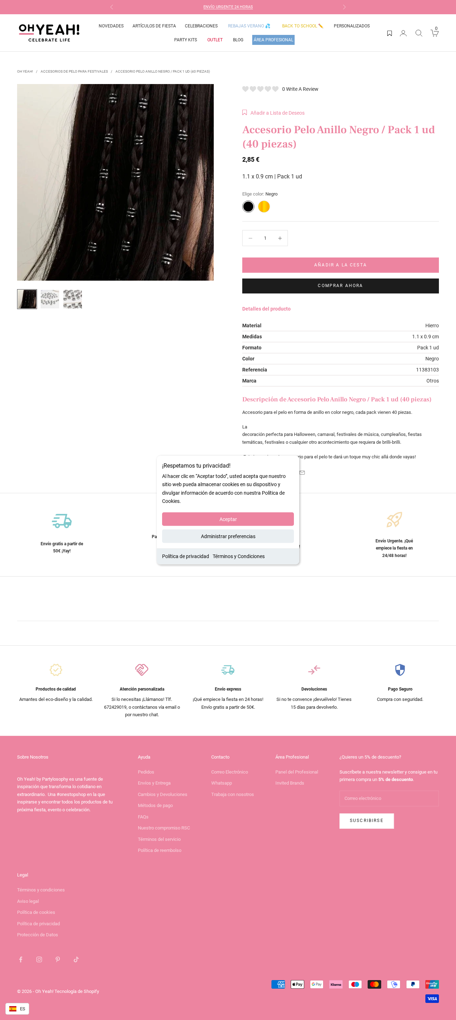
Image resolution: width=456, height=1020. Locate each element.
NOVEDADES (111, 26)
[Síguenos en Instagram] (39, 959)
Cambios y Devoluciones (162, 794)
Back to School (302, 26)
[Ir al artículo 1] (27, 299)
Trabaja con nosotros (232, 794)
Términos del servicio (159, 839)
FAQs (143, 816)
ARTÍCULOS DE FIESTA (154, 26)
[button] (273, 113)
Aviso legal (28, 901)
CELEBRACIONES (201, 26)
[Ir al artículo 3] (73, 299)
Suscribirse (367, 820)
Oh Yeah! (25, 71)
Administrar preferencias (228, 536)
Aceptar (228, 519)
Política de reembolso (159, 850)
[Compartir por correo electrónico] (302, 472)
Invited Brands (289, 783)
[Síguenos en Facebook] (20, 959)
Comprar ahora (340, 285)
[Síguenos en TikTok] (76, 959)
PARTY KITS (185, 39)
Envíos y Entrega (154, 783)
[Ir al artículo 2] (50, 299)
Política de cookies (36, 912)
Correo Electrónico (229, 772)
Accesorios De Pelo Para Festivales (74, 71)
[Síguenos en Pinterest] (57, 959)
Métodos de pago (155, 805)
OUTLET (215, 39)
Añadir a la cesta (340, 264)
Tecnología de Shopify (77, 991)
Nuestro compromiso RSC (164, 828)
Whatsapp (221, 783)
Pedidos (146, 772)
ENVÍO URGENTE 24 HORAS (228, 7)
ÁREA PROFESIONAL (273, 39)
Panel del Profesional (296, 772)
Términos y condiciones (41, 889)
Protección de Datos (37, 934)
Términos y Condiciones (239, 556)
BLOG (238, 39)
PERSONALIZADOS (352, 26)
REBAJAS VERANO (249, 26)
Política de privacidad (185, 556)
